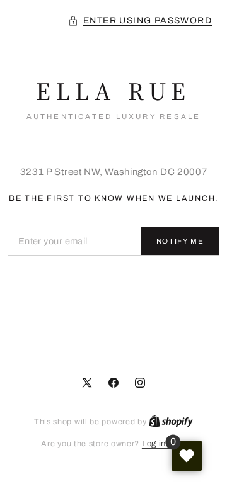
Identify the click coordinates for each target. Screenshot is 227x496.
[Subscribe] (180, 241)
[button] (140, 20)
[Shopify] (171, 421)
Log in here (164, 443)
